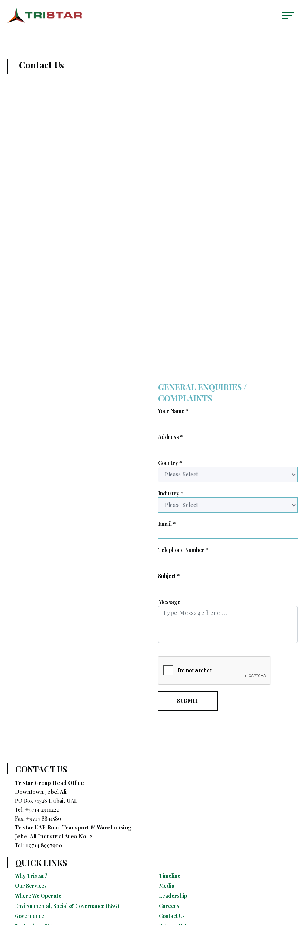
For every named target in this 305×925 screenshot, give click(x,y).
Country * (170, 462)
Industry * (170, 493)
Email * (167, 523)
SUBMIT (187, 700)
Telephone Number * (183, 549)
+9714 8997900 (43, 845)
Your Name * (173, 410)
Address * (170, 436)
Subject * (169, 575)
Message (169, 601)
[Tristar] (44, 15)
